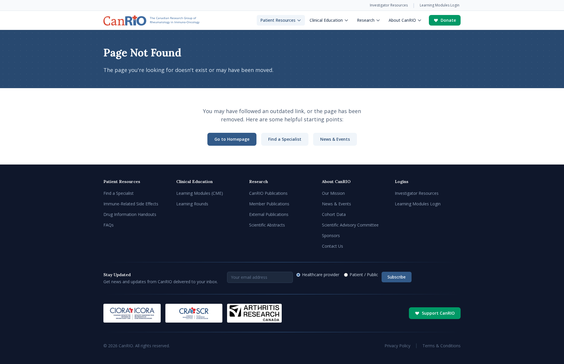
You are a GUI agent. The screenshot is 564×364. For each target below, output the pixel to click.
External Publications (268, 214)
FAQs (108, 225)
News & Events (335, 139)
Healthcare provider (320, 274)
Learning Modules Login (439, 5)
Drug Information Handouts (129, 214)
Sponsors (331, 235)
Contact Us (332, 246)
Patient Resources (278, 20)
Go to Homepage (231, 139)
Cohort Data (334, 214)
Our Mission (333, 193)
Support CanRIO (438, 313)
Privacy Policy (397, 345)
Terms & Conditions (441, 345)
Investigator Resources (389, 5)
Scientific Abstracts (267, 225)
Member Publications (269, 204)
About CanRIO (402, 20)
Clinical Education (326, 20)
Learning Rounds (192, 204)
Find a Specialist (284, 139)
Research (366, 20)
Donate (448, 20)
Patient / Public (364, 274)
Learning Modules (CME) (199, 193)
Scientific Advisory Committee (350, 225)
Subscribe (396, 277)
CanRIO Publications (268, 193)
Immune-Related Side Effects (130, 204)
